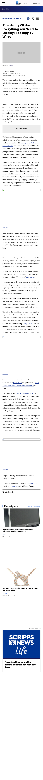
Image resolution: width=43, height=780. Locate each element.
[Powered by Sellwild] (37, 628)
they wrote (30, 277)
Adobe (11, 65)
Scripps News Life (12, 18)
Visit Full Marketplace (33, 506)
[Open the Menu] (3, 3)
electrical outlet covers (24, 393)
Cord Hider (17, 382)
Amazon (5, 227)
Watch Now (37, 3)
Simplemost (32, 483)
